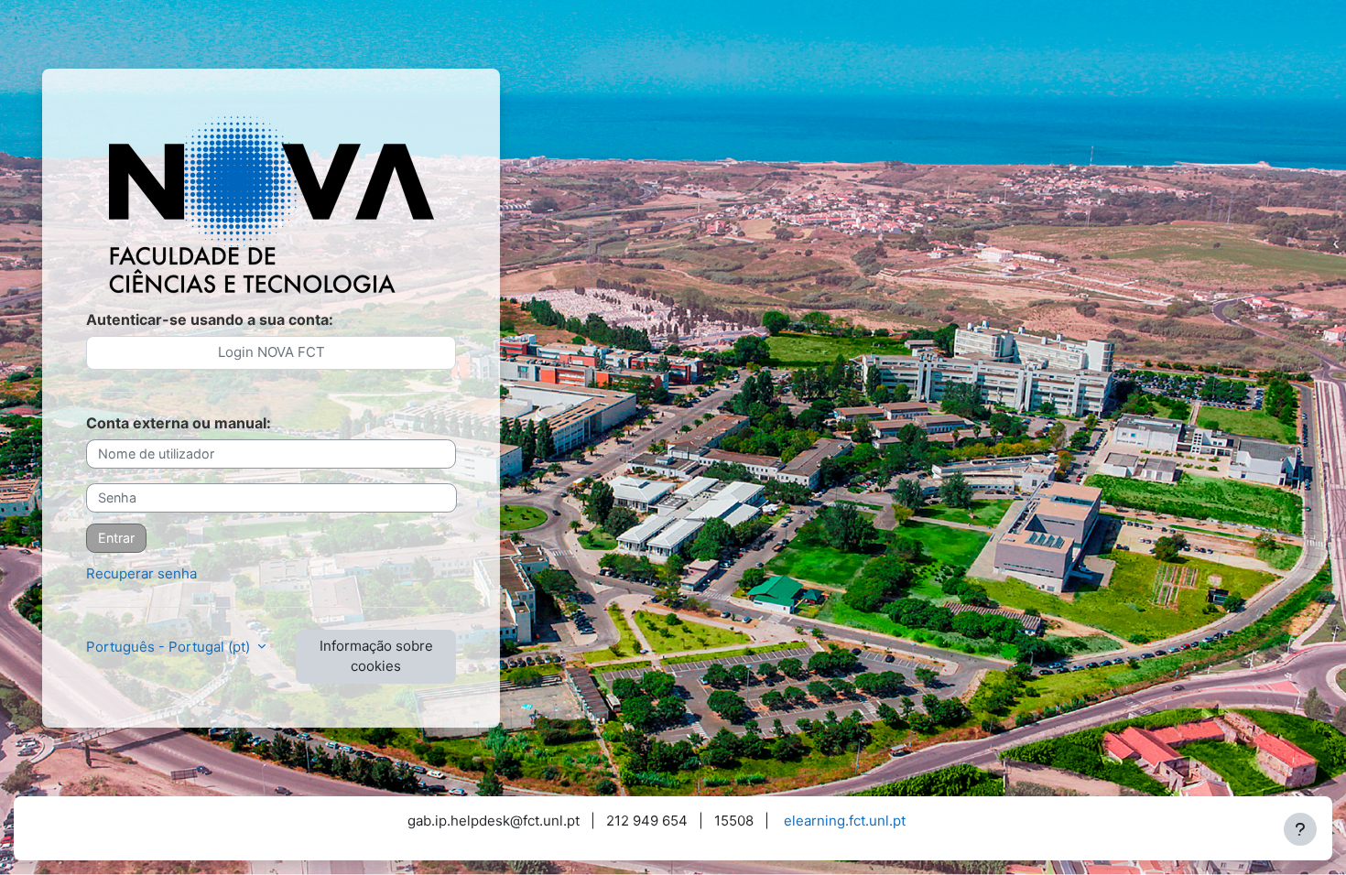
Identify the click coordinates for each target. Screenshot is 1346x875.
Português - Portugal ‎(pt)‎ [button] (170, 646)
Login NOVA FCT (271, 352)
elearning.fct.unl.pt (845, 820)
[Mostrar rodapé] (1300, 829)
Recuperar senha (141, 573)
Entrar (116, 538)
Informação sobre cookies (376, 656)
